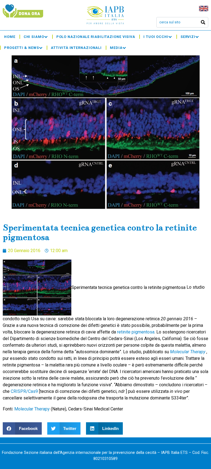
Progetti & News (21, 48)
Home (9, 37)
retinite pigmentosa (135, 332)
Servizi (188, 37)
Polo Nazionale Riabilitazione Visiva (95, 37)
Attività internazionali (76, 48)
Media (116, 48)
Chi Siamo (34, 37)
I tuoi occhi (155, 37)
